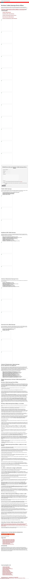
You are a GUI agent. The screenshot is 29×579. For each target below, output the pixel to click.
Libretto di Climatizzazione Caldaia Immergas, (10, 18)
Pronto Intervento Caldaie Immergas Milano (8, 572)
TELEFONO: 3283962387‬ (8, 534)
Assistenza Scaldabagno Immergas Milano (8, 568)
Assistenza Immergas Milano (6, 567)
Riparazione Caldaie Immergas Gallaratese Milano (9, 539)
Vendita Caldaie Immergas (7, 12)
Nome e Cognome (5, 169)
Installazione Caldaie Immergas (6, 570)
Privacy (4, 182)
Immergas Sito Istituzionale (8, 523)
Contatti (5, 525)
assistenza (7, 524)
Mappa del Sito (16, 577)
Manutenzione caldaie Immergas (13, 524)
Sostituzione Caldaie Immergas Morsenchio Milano (9, 540)
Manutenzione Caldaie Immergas (6, 571)
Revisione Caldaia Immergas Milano (7, 573)
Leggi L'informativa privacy (4, 577)
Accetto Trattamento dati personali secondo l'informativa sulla (14, 181)
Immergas (5, 524)
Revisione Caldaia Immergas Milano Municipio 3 (8, 541)
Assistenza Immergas (13, 523)
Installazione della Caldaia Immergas (8, 13)
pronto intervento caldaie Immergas (21, 524)
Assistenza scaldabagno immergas (21, 523)
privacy (21, 181)
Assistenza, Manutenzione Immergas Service (9, 15)
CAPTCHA (4, 184)
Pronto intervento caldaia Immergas (8, 16)
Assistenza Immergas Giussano (6, 543)
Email (4, 172)
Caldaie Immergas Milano (6, 569)
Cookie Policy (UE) (11, 577)
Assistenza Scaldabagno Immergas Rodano (8, 542)
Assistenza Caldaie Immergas (6, 566)
